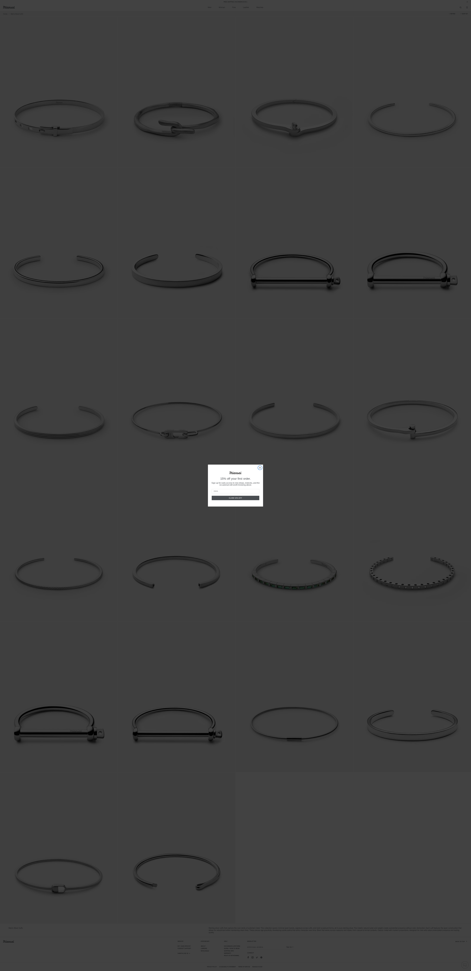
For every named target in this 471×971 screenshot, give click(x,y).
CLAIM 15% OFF (235, 498)
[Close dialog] (260, 468)
